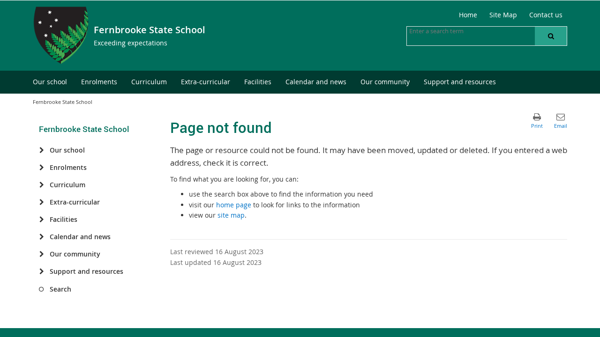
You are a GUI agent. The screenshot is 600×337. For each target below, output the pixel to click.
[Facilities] (41, 219)
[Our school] (41, 150)
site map (231, 215)
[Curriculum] (41, 184)
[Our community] (41, 254)
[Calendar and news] (41, 236)
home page (233, 204)
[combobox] (456, 31)
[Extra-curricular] (41, 202)
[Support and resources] (41, 271)
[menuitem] (50, 82)
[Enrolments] (41, 167)
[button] (551, 36)
